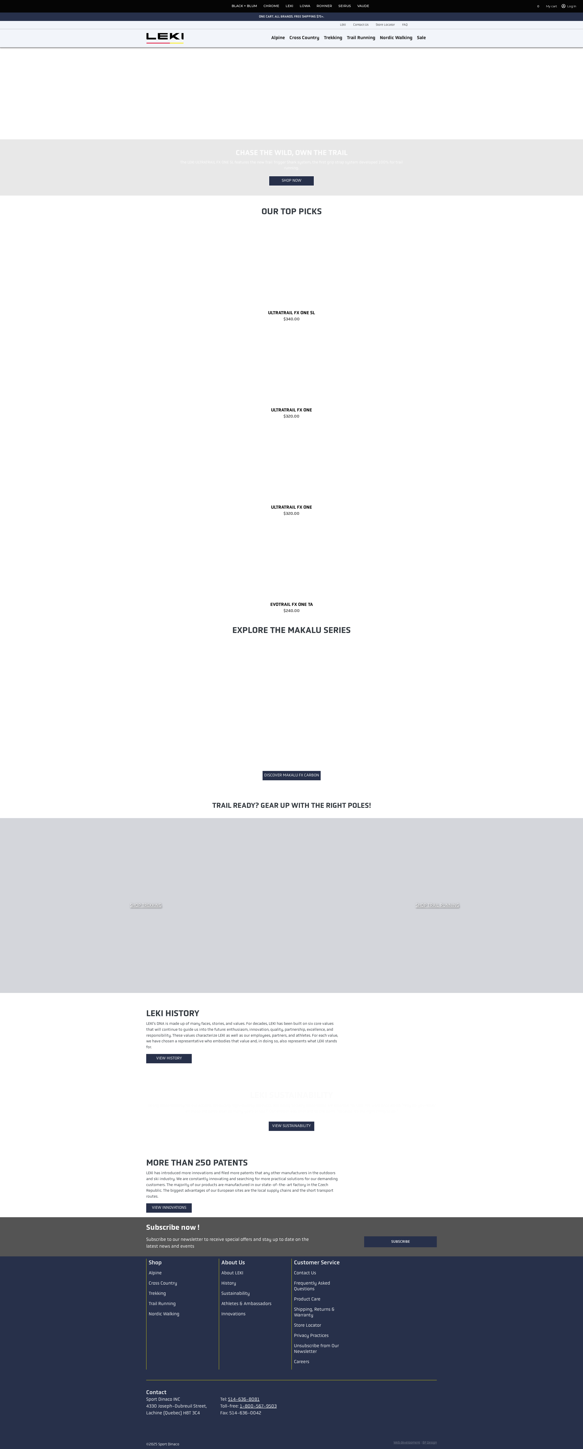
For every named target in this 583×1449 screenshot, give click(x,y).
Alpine (278, 38)
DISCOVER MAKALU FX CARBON (291, 775)
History (228, 1336)
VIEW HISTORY (169, 1058)
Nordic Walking (396, 38)
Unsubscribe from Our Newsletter (316, 1402)
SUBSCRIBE (400, 1295)
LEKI (289, 6)
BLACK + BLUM (244, 6)
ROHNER (324, 6)
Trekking (333, 38)
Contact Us (360, 25)
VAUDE (363, 6)
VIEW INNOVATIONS (169, 1219)
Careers (301, 1415)
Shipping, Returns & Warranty (314, 1366)
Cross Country (304, 38)
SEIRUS (344, 6)
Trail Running (361, 38)
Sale (421, 38)
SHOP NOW (292, 181)
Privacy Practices (311, 1389)
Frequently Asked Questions (312, 1339)
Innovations (233, 1367)
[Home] (165, 38)
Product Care (307, 1352)
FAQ (405, 25)
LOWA (305, 6)
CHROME (271, 6)
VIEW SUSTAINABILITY (291, 1137)
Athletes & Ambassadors (246, 1357)
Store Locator (385, 25)
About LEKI (232, 1326)
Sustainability (235, 1347)
